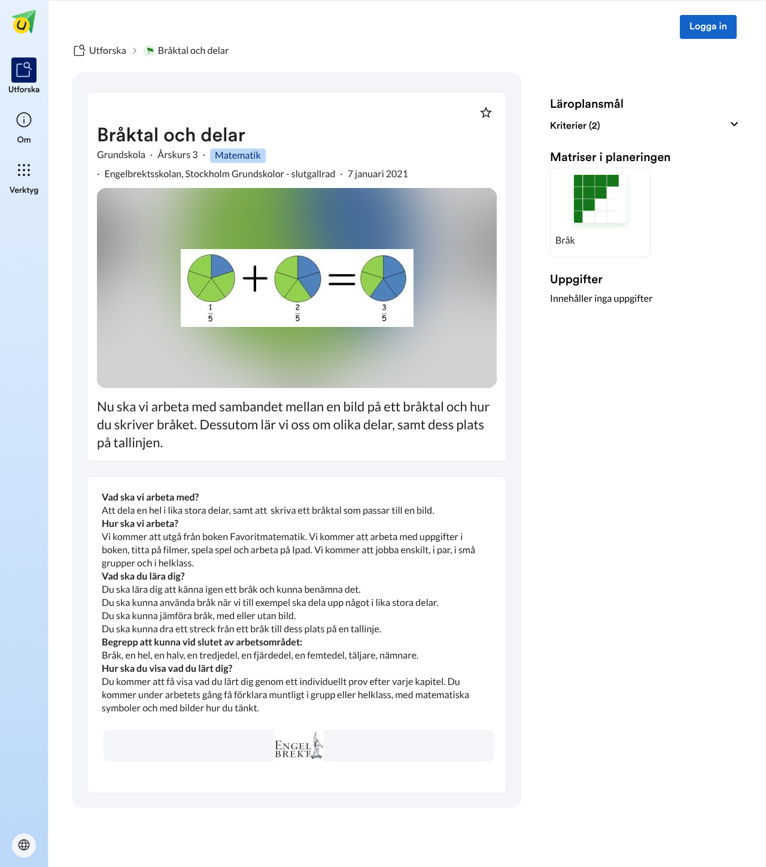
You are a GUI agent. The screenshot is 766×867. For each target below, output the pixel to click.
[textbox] (296, 635)
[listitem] (24, 76)
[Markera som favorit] (486, 112)
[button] (600, 212)
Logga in (708, 27)
